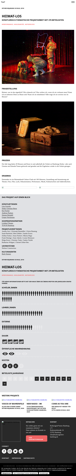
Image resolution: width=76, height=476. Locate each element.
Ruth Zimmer (6, 254)
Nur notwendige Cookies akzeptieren (25, 473)
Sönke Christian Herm (9, 208)
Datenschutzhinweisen (59, 470)
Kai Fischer (6, 211)
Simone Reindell (7, 215)
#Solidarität (19, 24)
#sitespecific (30, 24)
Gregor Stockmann (8, 217)
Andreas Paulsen (7, 213)
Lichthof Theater (7, 223)
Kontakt (5, 458)
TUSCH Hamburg (8, 225)
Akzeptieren (6, 473)
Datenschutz (29, 458)
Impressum (16, 458)
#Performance (7, 24)
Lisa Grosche (6, 206)
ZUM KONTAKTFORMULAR (36, 438)
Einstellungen (44, 473)
